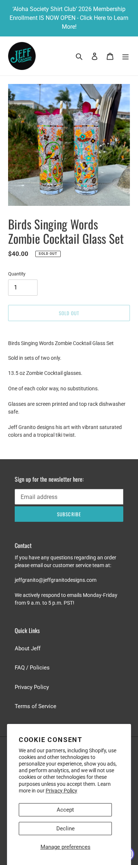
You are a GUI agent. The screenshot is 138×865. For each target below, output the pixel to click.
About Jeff (27, 648)
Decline (65, 828)
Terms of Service (35, 706)
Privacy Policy (61, 791)
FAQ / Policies (32, 667)
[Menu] (125, 56)
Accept (65, 809)
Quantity (16, 274)
